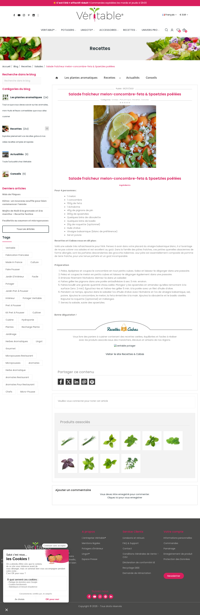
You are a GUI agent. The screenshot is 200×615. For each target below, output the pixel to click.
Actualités (133, 77)
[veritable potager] (99, 15)
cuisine (10, 319)
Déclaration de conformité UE (139, 562)
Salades (145, 100)
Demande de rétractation (137, 573)
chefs (9, 391)
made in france (14, 262)
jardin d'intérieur (15, 276)
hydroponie (28, 319)
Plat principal (125, 100)
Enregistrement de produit (178, 553)
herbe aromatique (16, 370)
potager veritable (32, 298)
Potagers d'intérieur (92, 548)
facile (35, 276)
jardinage (11, 334)
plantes (10, 327)
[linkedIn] (33, 15)
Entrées (115, 100)
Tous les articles (26, 229)
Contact (127, 548)
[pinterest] (29, 15)
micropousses (13, 362)
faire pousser (13, 269)
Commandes (171, 543)
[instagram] (24, 15)
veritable (10, 247)
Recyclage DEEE (131, 567)
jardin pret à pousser (17, 291)
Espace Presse (89, 559)
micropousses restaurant (19, 355)
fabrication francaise (17, 255)
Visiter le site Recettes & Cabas (125, 354)
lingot (39, 341)
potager (10, 283)
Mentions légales (91, 543)
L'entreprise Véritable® (94, 537)
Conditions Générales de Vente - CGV (141, 555)
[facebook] (14, 15)
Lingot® (86, 553)
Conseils (151, 77)
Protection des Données (177, 559)
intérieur (10, 298)
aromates (34, 362)
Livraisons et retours (133, 537)
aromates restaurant (17, 377)
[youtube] (19, 15)
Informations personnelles (178, 537)
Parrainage (169, 548)
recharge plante (31, 327)
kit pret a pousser (15, 312)
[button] (174, 576)
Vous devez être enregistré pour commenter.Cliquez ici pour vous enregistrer (125, 496)
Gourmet (11, 348)
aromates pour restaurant (20, 384)
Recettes (109, 77)
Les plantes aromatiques (81, 77)
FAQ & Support (131, 543)
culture (34, 262)
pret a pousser (13, 305)
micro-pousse (27, 391)
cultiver (36, 312)
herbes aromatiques (17, 341)
